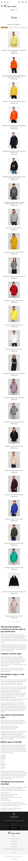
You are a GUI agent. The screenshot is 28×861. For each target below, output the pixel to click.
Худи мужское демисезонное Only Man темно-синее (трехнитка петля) (14, 152)
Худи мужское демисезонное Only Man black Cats (14, 373)
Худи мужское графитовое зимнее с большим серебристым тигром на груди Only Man (14, 203)
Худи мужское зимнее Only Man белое (14, 349)
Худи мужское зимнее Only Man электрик (14, 519)
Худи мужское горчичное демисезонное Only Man (14, 101)
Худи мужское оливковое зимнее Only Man (14, 543)
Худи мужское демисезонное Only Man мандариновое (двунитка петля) (14, 126)
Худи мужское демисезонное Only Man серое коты (14, 276)
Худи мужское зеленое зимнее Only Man (14, 567)
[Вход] (8, 2)
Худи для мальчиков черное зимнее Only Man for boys (14, 591)
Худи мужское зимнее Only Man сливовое (14, 494)
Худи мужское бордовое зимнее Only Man (14, 300)
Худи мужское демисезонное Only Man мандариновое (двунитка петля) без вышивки (14, 76)
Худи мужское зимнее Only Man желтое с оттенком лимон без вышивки (14, 51)
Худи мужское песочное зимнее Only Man (14, 470)
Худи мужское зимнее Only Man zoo (14, 227)
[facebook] (14, 852)
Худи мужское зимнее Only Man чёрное (14, 446)
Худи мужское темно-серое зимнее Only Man (14, 421)
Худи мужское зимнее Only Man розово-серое (14, 397)
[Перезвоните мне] (22, 2)
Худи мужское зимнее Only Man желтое (14, 324)
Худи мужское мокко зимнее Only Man (14, 616)
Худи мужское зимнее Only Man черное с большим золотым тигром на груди (14, 177)
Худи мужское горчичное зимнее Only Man (14, 252)
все (13, 621)
